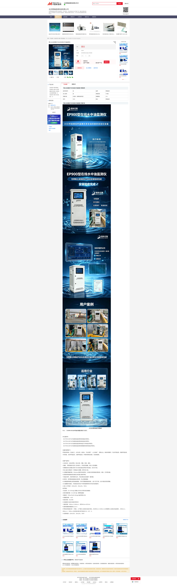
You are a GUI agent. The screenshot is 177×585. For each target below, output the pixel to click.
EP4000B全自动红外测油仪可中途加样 (126, 52)
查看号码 (107, 62)
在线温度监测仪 (103, 563)
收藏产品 (52, 77)
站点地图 (82, 582)
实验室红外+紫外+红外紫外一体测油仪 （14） (58, 89)
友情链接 (111, 582)
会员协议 (94, 582)
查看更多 (54, 112)
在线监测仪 (82, 563)
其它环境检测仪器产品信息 (82, 577)
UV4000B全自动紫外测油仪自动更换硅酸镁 (127, 64)
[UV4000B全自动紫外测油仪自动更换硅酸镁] (123, 59)
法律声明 (100, 582)
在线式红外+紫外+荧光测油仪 (59, 38)
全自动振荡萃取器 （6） (54, 93)
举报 (58, 77)
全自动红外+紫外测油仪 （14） (55, 87)
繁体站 (106, 582)
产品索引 (50, 126)
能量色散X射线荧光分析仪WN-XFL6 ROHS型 (70, 34)
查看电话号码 (53, 105)
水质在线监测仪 (88, 563)
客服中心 (76, 582)
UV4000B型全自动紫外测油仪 (124, 75)
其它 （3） (52, 96)
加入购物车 (88, 68)
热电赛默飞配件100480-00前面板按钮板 (123, 34)
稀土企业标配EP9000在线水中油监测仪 (90, 578)
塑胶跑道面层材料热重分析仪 (81, 34)
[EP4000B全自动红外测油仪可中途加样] (123, 47)
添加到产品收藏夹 (52, 128)
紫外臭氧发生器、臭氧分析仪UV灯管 (109, 34)
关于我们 (64, 582)
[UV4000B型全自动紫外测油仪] (123, 71)
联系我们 (70, 582)
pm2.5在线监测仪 (66, 565)
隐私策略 (88, 582)
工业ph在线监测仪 (75, 565)
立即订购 (95, 68)
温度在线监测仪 (111, 563)
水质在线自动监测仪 (119, 563)
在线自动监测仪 (96, 563)
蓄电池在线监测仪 (66, 563)
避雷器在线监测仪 (75, 563)
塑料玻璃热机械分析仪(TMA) (94, 34)
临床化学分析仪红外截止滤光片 (54, 34)
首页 (48, 38)
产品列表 (51, 38)
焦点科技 (90, 583)
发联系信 (80, 68)
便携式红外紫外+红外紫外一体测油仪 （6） (58, 91)
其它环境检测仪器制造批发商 (94, 577)
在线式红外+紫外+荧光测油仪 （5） (56, 94)
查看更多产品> (125, 519)
